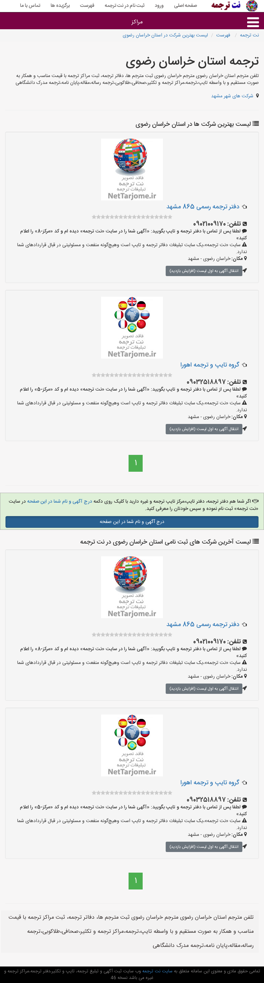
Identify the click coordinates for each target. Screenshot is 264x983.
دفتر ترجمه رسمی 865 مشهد (202, 207)
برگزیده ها (60, 6)
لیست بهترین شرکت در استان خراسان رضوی (165, 35)
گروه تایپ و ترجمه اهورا (209, 365)
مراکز (137, 22)
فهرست (87, 6)
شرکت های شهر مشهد (232, 96)
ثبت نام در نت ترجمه (124, 6)
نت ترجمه (249, 35)
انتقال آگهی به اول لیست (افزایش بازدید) (204, 270)
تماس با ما (30, 6)
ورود (159, 6)
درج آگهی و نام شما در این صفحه (59, 502)
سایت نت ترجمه (157, 971)
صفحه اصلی (185, 6)
